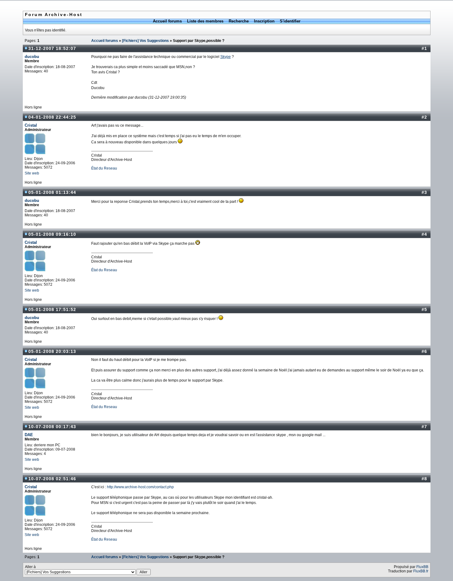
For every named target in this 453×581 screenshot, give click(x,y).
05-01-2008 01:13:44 (52, 192)
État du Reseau (104, 168)
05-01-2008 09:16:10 (52, 234)
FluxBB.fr (420, 571)
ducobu (32, 56)
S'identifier (290, 21)
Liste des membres (205, 21)
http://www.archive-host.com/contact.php (140, 487)
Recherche (239, 21)
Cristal (31, 125)
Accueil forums (167, 21)
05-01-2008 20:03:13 (52, 351)
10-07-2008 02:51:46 (52, 478)
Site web (32, 173)
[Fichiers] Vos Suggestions (145, 41)
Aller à (30, 567)
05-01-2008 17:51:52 (52, 309)
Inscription (264, 21)
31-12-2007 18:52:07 (52, 48)
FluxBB (422, 567)
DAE (29, 434)
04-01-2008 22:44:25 (52, 117)
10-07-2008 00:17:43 (52, 426)
